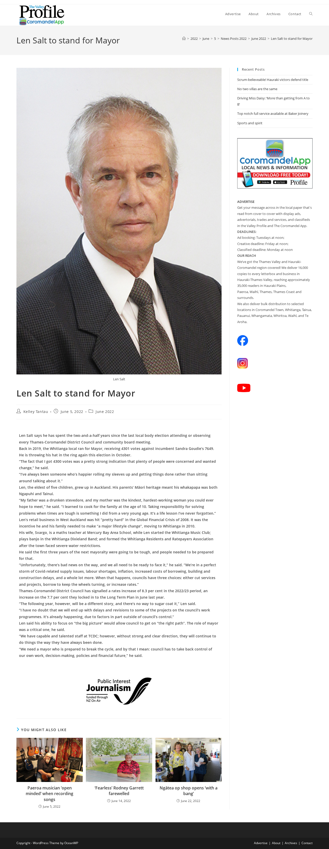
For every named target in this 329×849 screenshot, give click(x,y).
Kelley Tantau (35, 411)
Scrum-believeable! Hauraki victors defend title (272, 79)
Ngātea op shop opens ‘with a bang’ (188, 790)
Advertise (261, 843)
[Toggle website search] (310, 13)
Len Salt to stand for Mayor (292, 38)
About (276, 843)
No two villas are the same (257, 89)
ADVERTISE (245, 201)
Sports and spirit (249, 123)
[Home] (184, 38)
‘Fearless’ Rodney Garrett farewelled (119, 790)
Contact (307, 843)
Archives (291, 843)
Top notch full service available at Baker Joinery (272, 113)
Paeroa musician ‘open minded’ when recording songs (49, 793)
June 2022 (105, 411)
